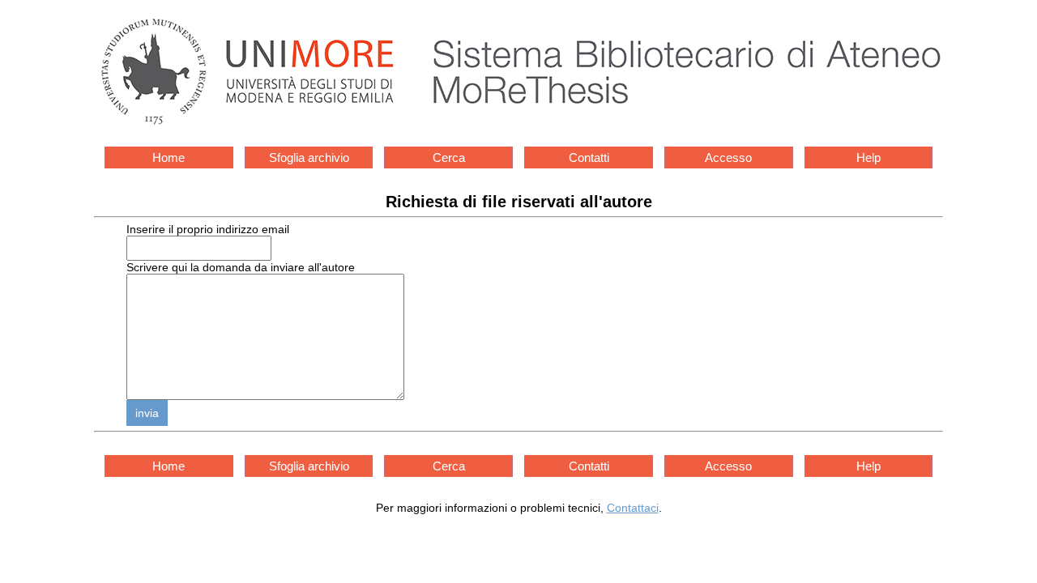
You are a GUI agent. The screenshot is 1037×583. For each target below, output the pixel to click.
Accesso (728, 157)
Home (168, 157)
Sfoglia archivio (309, 157)
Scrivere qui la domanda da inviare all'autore (240, 267)
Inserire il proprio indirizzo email (207, 229)
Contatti (589, 157)
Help (868, 157)
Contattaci (633, 507)
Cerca (449, 157)
